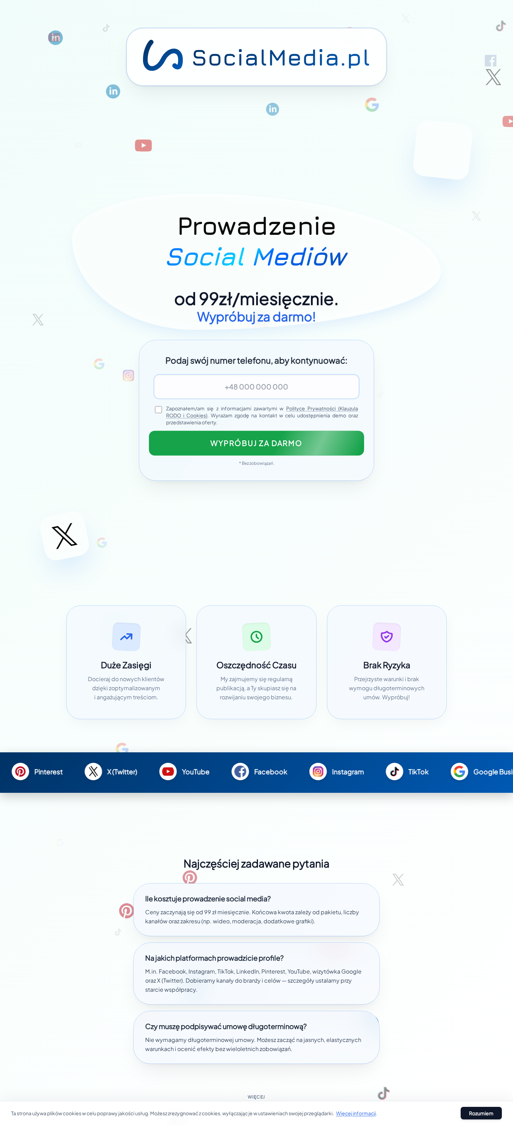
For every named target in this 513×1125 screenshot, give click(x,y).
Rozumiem (481, 1113)
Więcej (256, 1097)
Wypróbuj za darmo (256, 443)
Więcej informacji (356, 1113)
